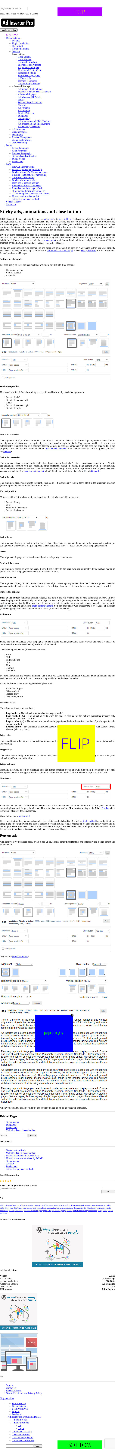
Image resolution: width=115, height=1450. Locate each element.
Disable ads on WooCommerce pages (29, 172)
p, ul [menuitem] (22, 1428)
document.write (80, 1208)
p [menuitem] (20, 1425)
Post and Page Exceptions (30, 102)
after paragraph (35, 1205)
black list (102, 1205)
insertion (27, 1211)
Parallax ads (17, 161)
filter (89, 1208)
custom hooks (41, 1208)
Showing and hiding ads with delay (28, 191)
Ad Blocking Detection (29, 126)
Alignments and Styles (28, 67)
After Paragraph (19, 150)
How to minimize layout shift (26, 196)
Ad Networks (18, 129)
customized (24, 816)
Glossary (16, 51)
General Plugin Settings (29, 83)
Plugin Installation (20, 43)
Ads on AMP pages (27, 94)
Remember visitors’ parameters (26, 185)
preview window (20, 956)
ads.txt (21, 99)
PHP (49, 1211)
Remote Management (22, 137)
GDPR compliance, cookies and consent (31, 193)
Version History (13, 201)
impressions (19, 1211)
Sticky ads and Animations (24, 156)
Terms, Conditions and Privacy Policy (24, 1393)
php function (56, 1211)
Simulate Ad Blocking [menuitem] (24, 1440)
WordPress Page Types (29, 75)
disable (70, 1208)
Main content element (42, 606)
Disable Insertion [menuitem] (22, 1434)
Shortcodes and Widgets (29, 65)
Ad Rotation (24, 107)
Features (16, 40)
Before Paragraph (20, 148)
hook (2, 1211)
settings (85, 1211)
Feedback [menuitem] (16, 1414)
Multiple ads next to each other (20, 1130)
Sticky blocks (18, 158)
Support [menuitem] (15, 1411)
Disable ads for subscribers (24, 180)
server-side (77, 1211)
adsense (27, 1205)
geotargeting (101, 1208)
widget (110, 1211)
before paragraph (77, 1205)
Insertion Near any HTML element (34, 91)
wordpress (3, 1213)
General (7, 451)
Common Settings (20, 48)
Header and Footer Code (29, 70)
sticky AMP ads (88, 250)
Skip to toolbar (7, 1398)
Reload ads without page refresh (27, 188)
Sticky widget (89, 821)
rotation (69, 1211)
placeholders (65, 219)
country (29, 1208)
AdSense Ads (24, 78)
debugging (51, 1208)
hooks (6, 1211)
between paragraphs (92, 1205)
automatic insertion (62, 1205)
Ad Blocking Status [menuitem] (23, 1437)
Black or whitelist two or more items (29, 175)
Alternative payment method (25, 199)
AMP (44, 1205)
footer (93, 1208)
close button (18, 1208)
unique (105, 1211)
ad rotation (14, 1205)
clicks (2, 1208)
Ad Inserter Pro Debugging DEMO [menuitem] (24, 1417)
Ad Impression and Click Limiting (34, 124)
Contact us (11, 204)
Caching (22, 105)
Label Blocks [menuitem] (20, 1419)
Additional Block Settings (30, 89)
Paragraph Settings (27, 73)
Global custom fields (21, 140)
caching (108, 1205)
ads (21, 1205)
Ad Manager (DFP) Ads (29, 97)
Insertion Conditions (27, 81)
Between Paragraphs (21, 153)
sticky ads (48, 219)
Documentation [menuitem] (19, 1406)
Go (108, 1191)
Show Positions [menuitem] (21, 1422)
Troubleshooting (19, 142)
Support (9, 1385)
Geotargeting (24, 118)
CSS (34, 1208)
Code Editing (24, 56)
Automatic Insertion (27, 62)
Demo (9, 145)
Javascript (34, 1211)
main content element (56, 448)
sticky (100, 1211)
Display (105, 808)
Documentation (13, 38)
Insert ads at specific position (25, 183)
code (24, 1208)
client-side (8, 1208)
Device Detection (26, 113)
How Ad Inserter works (23, 167)
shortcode (93, 1211)
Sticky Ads (23, 116)
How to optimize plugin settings (27, 169)
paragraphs (43, 1211)
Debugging (17, 134)
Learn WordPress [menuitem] (20, 1409)
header (108, 1208)
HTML (12, 1211)
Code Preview (24, 59)
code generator (48, 240)
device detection (62, 1208)
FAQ (8, 164)
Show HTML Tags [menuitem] (23, 1431)
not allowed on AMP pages (60, 250)
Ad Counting (24, 110)
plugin (63, 1211)
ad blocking (5, 1205)
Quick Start (17, 46)
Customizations (19, 132)
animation (49, 1205)
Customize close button (23, 177)
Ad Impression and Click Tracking (34, 121)
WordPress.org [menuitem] (19, 1403)
